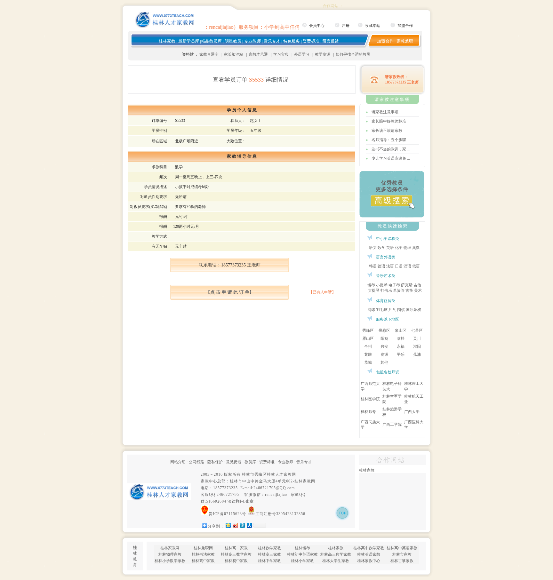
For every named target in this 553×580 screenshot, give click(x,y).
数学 (381, 247)
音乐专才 (272, 41)
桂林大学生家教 (335, 561)
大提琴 (374, 290)
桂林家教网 (304, 481)
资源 (384, 354)
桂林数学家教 (269, 548)
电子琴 (394, 285)
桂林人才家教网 (281, 474)
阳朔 (384, 338)
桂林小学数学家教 (170, 561)
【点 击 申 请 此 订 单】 (230, 292)
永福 (401, 346)
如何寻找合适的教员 (353, 54)
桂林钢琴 (302, 548)
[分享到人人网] (248, 525)
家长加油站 (233, 54)
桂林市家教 (402, 554)
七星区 (417, 330)
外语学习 (301, 54)
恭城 (368, 362)
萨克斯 (407, 285)
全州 (368, 346)
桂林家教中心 (368, 561)
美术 (418, 290)
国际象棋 (413, 309)
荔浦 (417, 354)
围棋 (401, 309)
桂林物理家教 (169, 554)
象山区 (400, 330)
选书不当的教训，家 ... (391, 149)
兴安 (384, 346)
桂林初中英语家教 (302, 554)
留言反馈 (330, 41)
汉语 (407, 266)
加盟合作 (405, 25)
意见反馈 (233, 462)
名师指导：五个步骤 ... (391, 140)
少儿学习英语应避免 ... (391, 158)
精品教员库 (211, 41)
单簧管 (399, 290)
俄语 (416, 266)
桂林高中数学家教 (368, 548)
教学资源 (322, 54)
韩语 (373, 266)
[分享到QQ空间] (227, 525)
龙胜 (368, 354)
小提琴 (382, 285)
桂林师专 (368, 411)
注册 (345, 25)
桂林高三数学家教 (236, 554)
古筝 (409, 290)
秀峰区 (368, 330)
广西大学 (412, 411)
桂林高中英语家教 (402, 548)
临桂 (401, 338)
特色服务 (291, 41)
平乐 (401, 354)
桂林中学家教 (269, 561)
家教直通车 (209, 54)
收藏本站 (372, 25)
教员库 (250, 462)
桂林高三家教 (269, 554)
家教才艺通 (258, 54)
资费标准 (311, 41)
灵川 (417, 338)
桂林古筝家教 (401, 561)
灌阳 (417, 346)
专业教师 (252, 41)
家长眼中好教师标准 (389, 121)
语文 (373, 247)
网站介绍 (178, 462)
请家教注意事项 (385, 112)
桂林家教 (167, 41)
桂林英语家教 (368, 554)
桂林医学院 (370, 399)
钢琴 (371, 285)
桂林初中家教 (236, 561)
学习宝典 (281, 54)
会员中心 (317, 25)
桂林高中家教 (203, 561)
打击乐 (386, 290)
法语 (390, 266)
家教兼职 (405, 41)
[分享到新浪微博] (234, 525)
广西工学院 (392, 424)
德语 (381, 266)
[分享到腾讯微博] (241, 525)
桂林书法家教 (203, 554)
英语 (390, 247)
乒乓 (392, 309)
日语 (399, 266)
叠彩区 (384, 330)
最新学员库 (188, 41)
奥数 (416, 247)
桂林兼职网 (203, 548)
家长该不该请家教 (387, 130)
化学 (399, 247)
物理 (407, 247)
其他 (384, 362)
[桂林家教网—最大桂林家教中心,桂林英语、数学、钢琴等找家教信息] (164, 26)
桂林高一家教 (236, 548)
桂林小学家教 (302, 561)
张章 (249, 501)
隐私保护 (215, 462)
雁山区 (368, 338)
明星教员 (233, 41)
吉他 (417, 285)
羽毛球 (382, 309)
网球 (371, 309)
